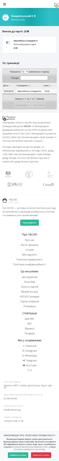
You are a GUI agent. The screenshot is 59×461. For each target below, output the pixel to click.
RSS (29, 323)
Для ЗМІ (29, 318)
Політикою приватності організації (29, 449)
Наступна (38, 105)
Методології (29, 254)
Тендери (29, 333)
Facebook (30, 346)
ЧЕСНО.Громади (29, 296)
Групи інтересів (29, 301)
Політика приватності (29, 259)
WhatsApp (31, 355)
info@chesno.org (12, 409)
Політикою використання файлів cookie (30, 447)
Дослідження (29, 277)
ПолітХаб (29, 282)
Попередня (21, 105)
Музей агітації (29, 291)
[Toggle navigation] (4, 4)
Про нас (29, 240)
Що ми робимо (29, 271)
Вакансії (29, 328)
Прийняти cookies (18, 455)
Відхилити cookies (41, 455)
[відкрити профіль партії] (8, 42)
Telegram (31, 360)
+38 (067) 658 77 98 (13, 421)
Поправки (29, 306)
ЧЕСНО (13, 199)
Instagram (31, 350)
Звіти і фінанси (29, 245)
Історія (30, 249)
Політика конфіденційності (29, 264)
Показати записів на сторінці (29, 71)
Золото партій (29, 286)
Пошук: (15, 77)
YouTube (30, 365)
